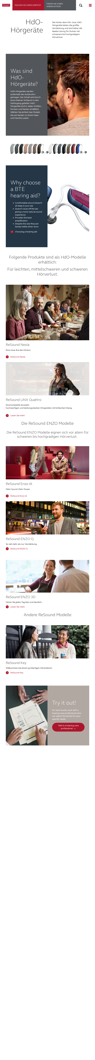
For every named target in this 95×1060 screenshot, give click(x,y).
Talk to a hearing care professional (68, 727)
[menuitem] (28, 5)
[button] (81, 5)
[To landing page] (6, 5)
